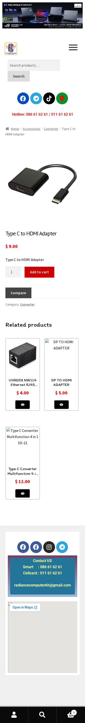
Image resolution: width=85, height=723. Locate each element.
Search (19, 76)
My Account (14, 715)
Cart (66, 710)
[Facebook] (23, 98)
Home (15, 129)
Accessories (31, 129)
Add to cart (39, 272)
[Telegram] (36, 98)
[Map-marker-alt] (62, 98)
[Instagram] (49, 547)
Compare (18, 292)
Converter (51, 129)
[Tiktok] (49, 98)
